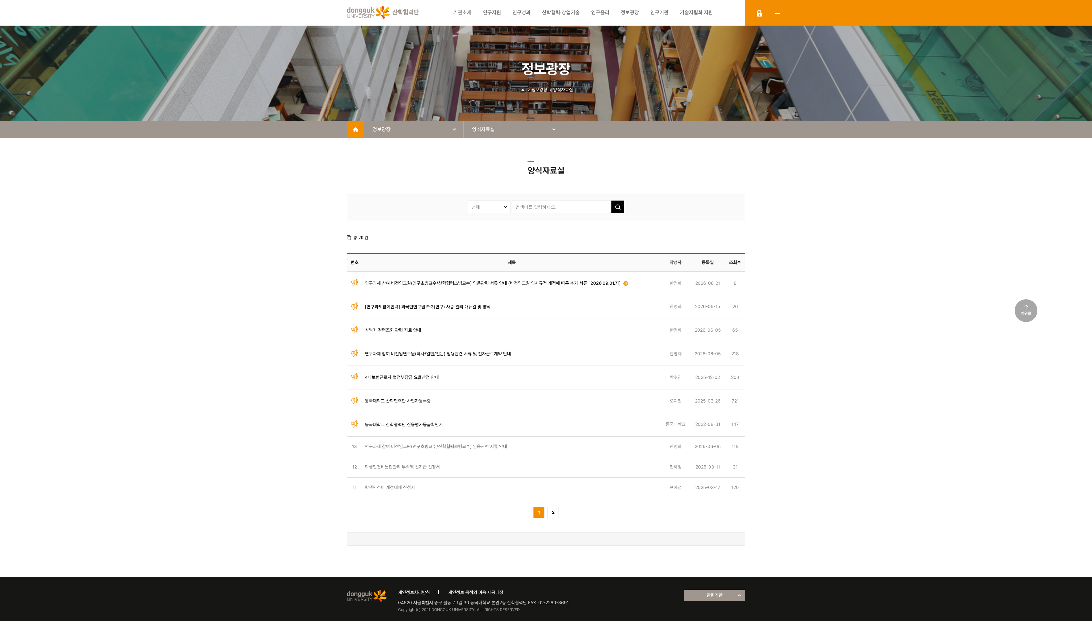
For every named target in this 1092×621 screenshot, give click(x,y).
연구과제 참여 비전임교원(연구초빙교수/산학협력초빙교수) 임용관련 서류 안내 (436, 446)
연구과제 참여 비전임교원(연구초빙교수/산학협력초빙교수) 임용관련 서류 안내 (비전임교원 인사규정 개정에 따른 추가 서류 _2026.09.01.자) (493, 283)
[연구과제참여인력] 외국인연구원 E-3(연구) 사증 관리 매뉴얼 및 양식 (428, 307)
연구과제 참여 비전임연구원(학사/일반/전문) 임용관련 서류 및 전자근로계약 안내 (438, 353)
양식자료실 (563, 89)
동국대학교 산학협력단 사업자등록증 (398, 401)
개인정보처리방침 (414, 592)
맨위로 (1026, 313)
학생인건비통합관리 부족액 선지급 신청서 (402, 467)
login (759, 13)
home (355, 129)
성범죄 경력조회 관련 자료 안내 (393, 330)
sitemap (777, 13)
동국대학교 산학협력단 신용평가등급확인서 (404, 424)
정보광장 (539, 89)
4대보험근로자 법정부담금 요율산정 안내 (402, 377)
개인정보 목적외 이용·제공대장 (475, 592)
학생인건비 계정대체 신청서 (390, 487)
